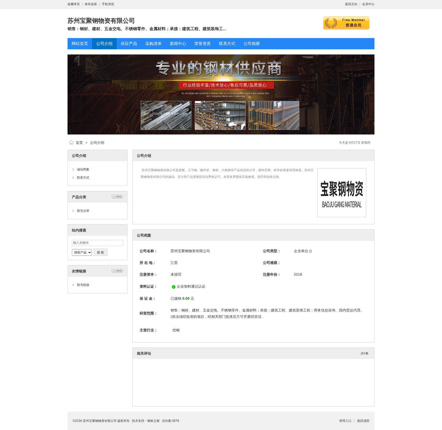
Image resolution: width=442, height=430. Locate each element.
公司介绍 (97, 143)
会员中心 (368, 4)
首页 (79, 143)
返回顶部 (363, 421)
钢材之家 (153, 421)
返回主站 (351, 4)
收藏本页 (74, 4)
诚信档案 (83, 169)
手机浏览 (108, 4)
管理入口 (345, 421)
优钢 (176, 330)
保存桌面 (91, 4)
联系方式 (83, 177)
